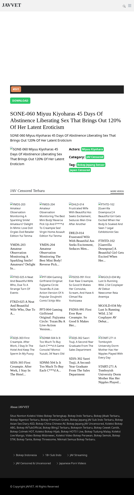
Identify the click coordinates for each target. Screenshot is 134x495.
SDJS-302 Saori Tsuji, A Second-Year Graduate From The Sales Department (80, 366)
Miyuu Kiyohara (92, 149)
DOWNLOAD (20, 100)
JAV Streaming (78, 455)
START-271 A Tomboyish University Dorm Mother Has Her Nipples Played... (109, 374)
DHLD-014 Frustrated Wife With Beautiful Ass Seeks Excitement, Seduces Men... (81, 240)
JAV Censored (94, 157)
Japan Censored (80, 170)
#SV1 (16, 89)
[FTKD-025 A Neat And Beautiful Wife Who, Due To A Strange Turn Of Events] (23, 287)
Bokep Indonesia (26, 455)
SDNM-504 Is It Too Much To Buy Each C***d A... (52, 366)
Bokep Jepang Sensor (91, 165)
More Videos (117, 191)
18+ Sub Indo (53, 455)
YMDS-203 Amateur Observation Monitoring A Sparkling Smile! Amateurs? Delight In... (22, 256)
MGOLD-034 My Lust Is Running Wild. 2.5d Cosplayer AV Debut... (110, 313)
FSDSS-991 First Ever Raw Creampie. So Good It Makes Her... (80, 317)
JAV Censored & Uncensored (33, 463)
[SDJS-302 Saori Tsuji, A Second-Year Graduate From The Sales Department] (81, 346)
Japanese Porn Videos (72, 463)
